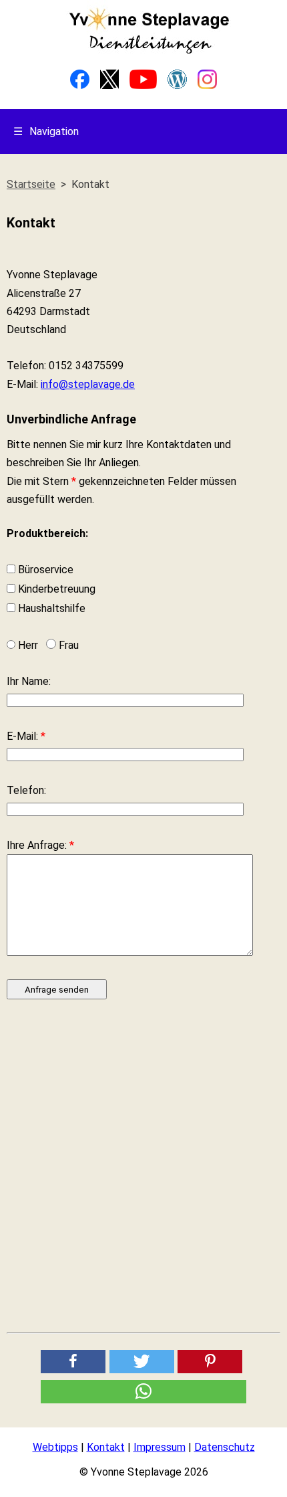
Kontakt (106, 1447)
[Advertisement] (143, 1172)
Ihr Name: (29, 681)
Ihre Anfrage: (40, 845)
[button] (73, 1361)
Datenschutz (224, 1447)
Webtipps (55, 1447)
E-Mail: (26, 736)
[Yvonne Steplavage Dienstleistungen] (148, 51)
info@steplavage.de (88, 384)
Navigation (46, 131)
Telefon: (26, 790)
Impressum (159, 1447)
